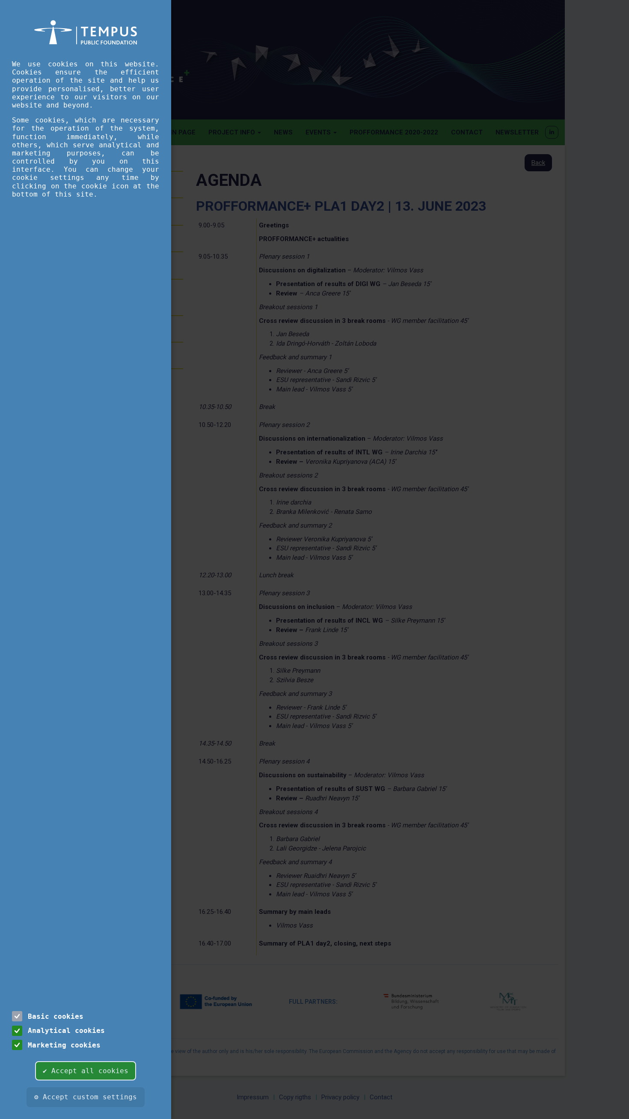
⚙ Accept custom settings (85, 1097)
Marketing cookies (64, 1045)
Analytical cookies (66, 1030)
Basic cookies (55, 1016)
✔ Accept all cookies (85, 1071)
